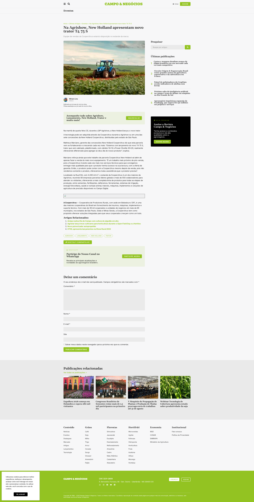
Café (87, 432)
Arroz (87, 445)
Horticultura (132, 445)
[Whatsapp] (100, 484)
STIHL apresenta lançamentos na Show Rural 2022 (89, 229)
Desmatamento (112, 442)
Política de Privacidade (180, 435)
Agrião (130, 435)
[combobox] (167, 47)
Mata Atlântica (112, 456)
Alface (130, 456)
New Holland (96, 236)
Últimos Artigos (74, 24)
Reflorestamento (113, 445)
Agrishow (69, 236)
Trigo (87, 442)
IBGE (152, 432)
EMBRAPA (154, 439)
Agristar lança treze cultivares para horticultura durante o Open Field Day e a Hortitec (104, 224)
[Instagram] (103, 484)
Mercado (67, 442)
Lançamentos (68, 449)
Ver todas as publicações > (75, 372)
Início (65, 24)
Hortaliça (131, 463)
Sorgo (87, 452)
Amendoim (89, 459)
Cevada (88, 449)
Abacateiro (111, 463)
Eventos (68, 10)
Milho (87, 439)
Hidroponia (132, 442)
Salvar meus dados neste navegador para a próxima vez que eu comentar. (97, 344)
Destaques (67, 439)
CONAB (153, 435)
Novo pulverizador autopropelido (81, 226)
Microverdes (133, 432)
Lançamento (82, 236)
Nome (67, 314)
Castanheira (111, 459)
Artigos (66, 445)
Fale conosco (177, 432)
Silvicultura (111, 432)
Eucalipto (110, 439)
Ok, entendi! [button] (20, 494)
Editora (71, 101)
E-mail (67, 324)
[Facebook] (107, 484)
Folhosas (131, 439)
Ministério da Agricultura (159, 442)
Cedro (109, 452)
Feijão (87, 463)
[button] (65, 4)
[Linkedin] (114, 484)
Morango (131, 459)
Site (65, 334)
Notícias (67, 432)
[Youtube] (111, 484)
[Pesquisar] (187, 47)
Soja (86, 435)
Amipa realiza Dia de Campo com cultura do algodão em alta (92, 221)
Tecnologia (68, 452)
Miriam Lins (73, 99)
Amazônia (110, 449)
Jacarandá (111, 435)
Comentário (69, 286)
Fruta (130, 449)
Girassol (88, 456)
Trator (108, 236)
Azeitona (131, 452)
